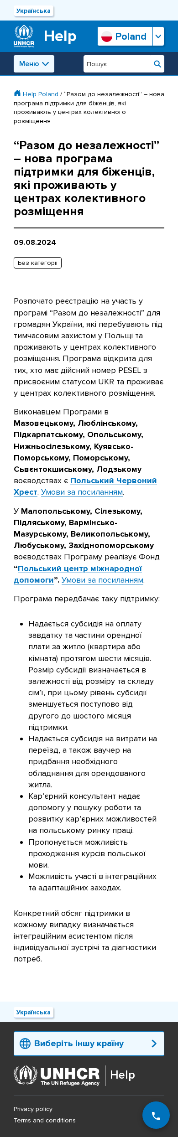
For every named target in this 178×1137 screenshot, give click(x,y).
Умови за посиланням (82, 492)
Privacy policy (33, 1109)
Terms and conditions (45, 1120)
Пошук (157, 63)
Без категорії (38, 263)
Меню (29, 63)
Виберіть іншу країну (79, 1043)
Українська (33, 11)
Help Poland (40, 94)
